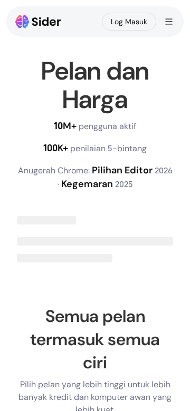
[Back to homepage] (38, 21)
